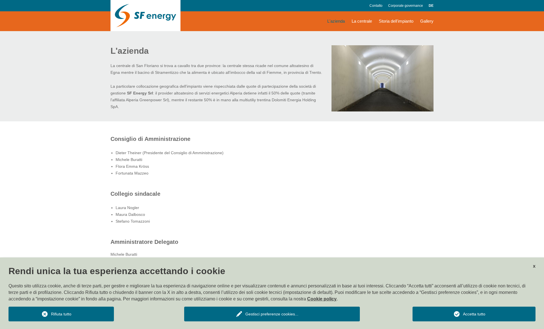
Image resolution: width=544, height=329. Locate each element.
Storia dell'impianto (396, 21)
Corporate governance (405, 6)
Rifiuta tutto (61, 314)
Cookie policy (322, 298)
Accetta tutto (474, 314)
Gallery (427, 21)
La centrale (362, 21)
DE (431, 6)
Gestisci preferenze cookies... (271, 314)
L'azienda (336, 21)
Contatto (375, 6)
